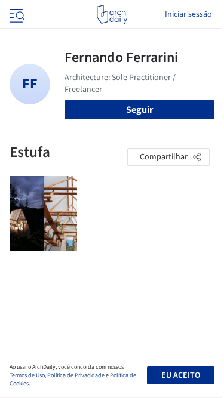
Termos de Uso (27, 375)
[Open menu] (15, 14)
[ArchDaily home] (112, 14)
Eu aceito (180, 375)
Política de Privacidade (76, 375)
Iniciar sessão (188, 14)
